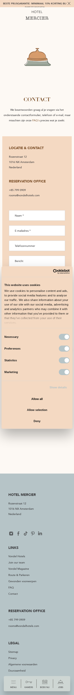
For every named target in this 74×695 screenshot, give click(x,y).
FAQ (11, 587)
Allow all (37, 398)
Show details (58, 387)
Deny (37, 420)
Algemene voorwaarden (22, 664)
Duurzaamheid (17, 670)
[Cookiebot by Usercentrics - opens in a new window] (53, 271)
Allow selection (37, 409)
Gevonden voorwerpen (22, 581)
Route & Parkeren (19, 575)
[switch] (64, 348)
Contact (13, 593)
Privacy (12, 658)
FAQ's (36, 120)
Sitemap (13, 652)
